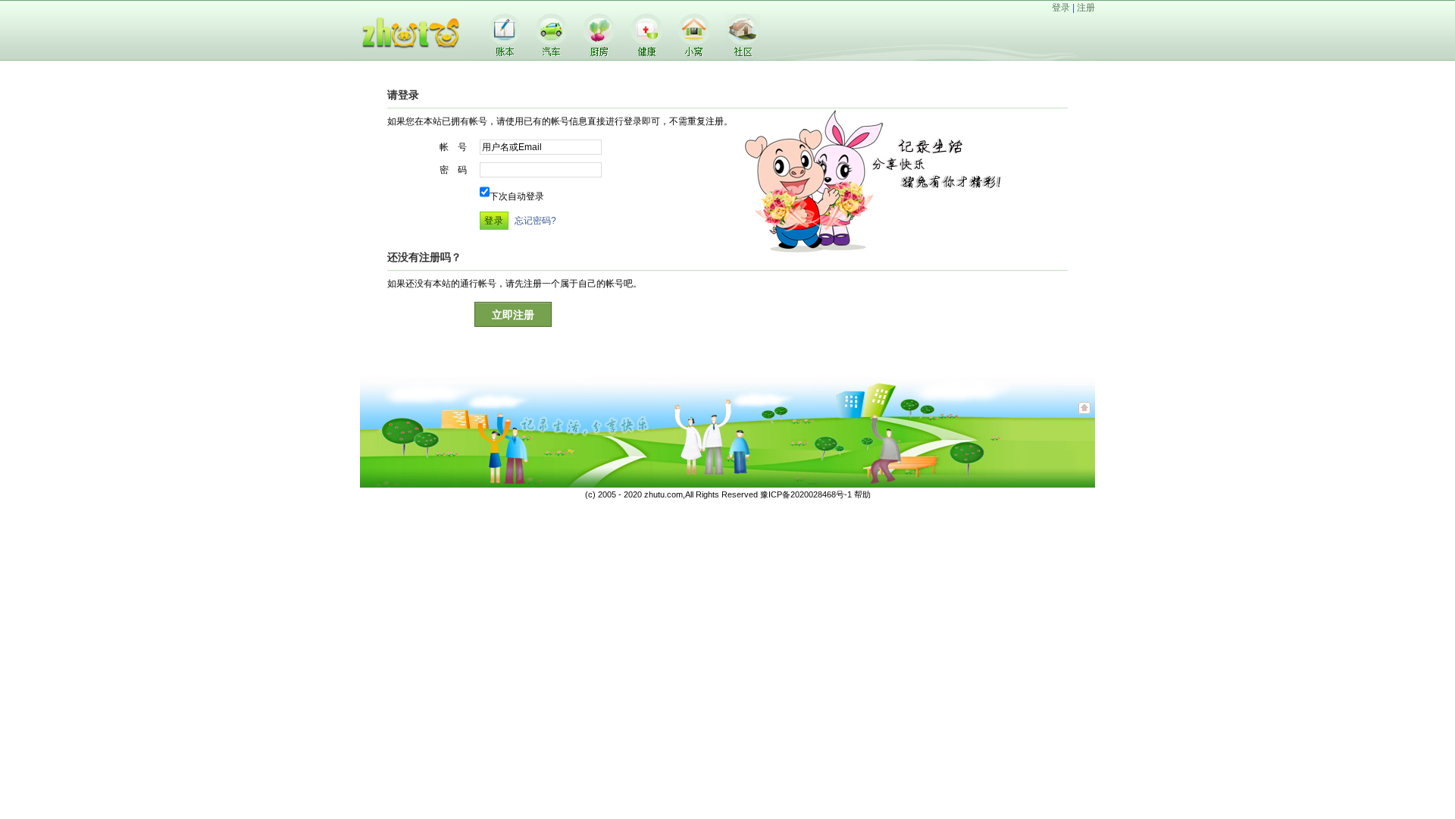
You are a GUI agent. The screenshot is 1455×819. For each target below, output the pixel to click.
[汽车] (551, 53)
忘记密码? (535, 220)
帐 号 (453, 147)
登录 (1061, 7)
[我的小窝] (694, 53)
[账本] (505, 53)
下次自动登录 (517, 196)
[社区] (742, 54)
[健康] (646, 53)
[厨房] (598, 53)
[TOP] (1084, 415)
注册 (1086, 7)
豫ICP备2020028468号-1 (806, 494)
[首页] (413, 57)
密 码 (453, 170)
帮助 (862, 494)
